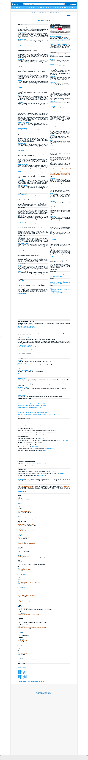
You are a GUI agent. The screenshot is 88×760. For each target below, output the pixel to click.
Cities (52, 272)
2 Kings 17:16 (52, 208)
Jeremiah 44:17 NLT (21, 670)
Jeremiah (15, 15)
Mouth (66, 274)
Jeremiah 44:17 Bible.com (22, 667)
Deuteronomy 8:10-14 (41, 463)
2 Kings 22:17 (52, 231)
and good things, (60, 44)
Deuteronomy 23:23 (53, 193)
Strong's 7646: (20, 628)
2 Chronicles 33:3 (41, 446)
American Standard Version (22, 128)
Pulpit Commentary (21, 484)
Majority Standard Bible (22, 194)
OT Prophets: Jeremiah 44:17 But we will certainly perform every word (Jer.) (31, 681)
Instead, (65, 38)
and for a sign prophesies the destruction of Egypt (60, 293)
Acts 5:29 (44, 450)
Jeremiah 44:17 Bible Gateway (23, 666)
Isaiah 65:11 (52, 145)
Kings (63, 274)
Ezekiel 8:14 (52, 150)
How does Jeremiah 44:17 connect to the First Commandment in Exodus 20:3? (32, 405)
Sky (69, 275)
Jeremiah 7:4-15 (55, 456)
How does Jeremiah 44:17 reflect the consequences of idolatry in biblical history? (32, 412)
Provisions (64, 275)
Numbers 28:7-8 (41, 438)
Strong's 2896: (20, 641)
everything (51, 39)
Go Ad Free (2, 755)
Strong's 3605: (20, 512)
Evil (62, 272)
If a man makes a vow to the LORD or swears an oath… (27, 327)
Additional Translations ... (22, 293)
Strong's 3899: (20, 635)
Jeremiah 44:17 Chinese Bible (23, 677)
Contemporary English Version (23, 136)
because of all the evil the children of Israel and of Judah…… (27, 346)
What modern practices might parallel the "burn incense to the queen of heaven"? (32, 409)
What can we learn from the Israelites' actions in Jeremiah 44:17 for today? (31, 403)
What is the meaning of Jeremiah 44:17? (25, 400)
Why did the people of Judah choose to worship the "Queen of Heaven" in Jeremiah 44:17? (34, 410)
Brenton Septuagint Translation (23, 287)
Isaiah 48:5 (51, 256)
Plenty (54, 275)
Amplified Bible (20, 102)
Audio (39, 22)
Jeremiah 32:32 (52, 106)
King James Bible (21, 59)
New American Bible (21, 250)
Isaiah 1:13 (60, 440)
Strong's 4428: (20, 583)
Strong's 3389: (20, 622)
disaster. (51, 45)
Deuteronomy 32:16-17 (43, 434)
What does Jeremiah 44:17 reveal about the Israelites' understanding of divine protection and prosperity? (37, 414)
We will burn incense (64, 39)
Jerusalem (57, 274)
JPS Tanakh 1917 (21, 280)
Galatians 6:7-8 (44, 475)
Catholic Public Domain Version (23, 243)
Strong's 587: (20, 570)
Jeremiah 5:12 (52, 135)
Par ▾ (24, 24)
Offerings (68, 274)
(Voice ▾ (55, 24)
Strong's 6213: (20, 506)
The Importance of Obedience (23, 387)
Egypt (19, 373)
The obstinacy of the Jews (55, 291)
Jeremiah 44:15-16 (49, 422)
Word (61, 276)
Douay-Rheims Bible (21, 237)
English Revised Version (22, 143)
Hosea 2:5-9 (52, 263)
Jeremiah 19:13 (52, 82)
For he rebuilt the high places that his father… (25, 347)
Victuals (53, 276)
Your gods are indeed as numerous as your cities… (26, 345)
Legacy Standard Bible (22, 95)
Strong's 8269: (20, 590)
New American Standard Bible (23, 73)
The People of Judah (22, 363)
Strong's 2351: (20, 615)
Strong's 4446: (20, 531)
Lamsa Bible (20, 265)
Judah (61, 274)
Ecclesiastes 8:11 (49, 471)
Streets (51, 276)
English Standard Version (22, 39)
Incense (54, 274)
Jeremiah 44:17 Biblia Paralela (23, 676)
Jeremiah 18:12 (43, 425)
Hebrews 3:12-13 (49, 425)
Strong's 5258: (20, 544)
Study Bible (20, 319)
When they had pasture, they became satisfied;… (26, 356)
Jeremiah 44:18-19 (63, 473)
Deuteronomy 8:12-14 (53, 126)
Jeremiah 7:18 (52, 76)
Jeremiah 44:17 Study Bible (22, 675)
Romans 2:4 (47, 465)
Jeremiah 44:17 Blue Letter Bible (23, 664)
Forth (69, 272)
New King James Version (22, 66)
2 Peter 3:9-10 (55, 471)
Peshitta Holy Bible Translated (23, 271)
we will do (68, 38)
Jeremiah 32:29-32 (53, 223)
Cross (41, 22)
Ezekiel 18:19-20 (50, 448)
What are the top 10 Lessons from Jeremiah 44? (27, 416)
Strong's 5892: (20, 602)
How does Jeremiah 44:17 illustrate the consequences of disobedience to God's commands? (34, 401)
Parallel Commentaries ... (22, 491)
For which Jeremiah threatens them (57, 292)
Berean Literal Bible (21, 52)
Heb (49, 22)
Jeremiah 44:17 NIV (21, 669)
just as (69, 40)
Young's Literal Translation (22, 222)
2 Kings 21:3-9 (35, 446)
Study (44, 22)
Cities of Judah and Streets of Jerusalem (25, 370)
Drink (55, 272)
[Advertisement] (44, 312)
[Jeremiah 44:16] (1, 339)
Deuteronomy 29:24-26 (58, 423)
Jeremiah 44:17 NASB (21, 672)
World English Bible (21, 200)
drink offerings (62, 40)
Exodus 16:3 (52, 249)
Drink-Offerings (59, 272)
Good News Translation (22, 157)
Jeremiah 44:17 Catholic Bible (23, 679)
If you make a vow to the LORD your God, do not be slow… (27, 328)
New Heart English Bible (22, 179)
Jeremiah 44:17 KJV (21, 673)
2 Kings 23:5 (52, 89)
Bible (13, 15)
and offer (58, 40)
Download (68, 49)
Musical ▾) (58, 24)
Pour (57, 275)
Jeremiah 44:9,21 (53, 239)
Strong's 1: (19, 577)
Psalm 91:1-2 (39, 475)
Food (67, 272)
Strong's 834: (20, 557)
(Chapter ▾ (21, 24)
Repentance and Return (22, 395)
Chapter (68, 319)
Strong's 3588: (20, 499)
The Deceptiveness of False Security (24, 383)
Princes (59, 275)
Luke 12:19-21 (46, 467)
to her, (66, 40)
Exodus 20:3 (52, 423)
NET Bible (19, 171)
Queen (67, 275)
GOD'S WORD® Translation (22, 150)
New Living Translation (22, 32)
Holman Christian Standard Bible (23, 122)
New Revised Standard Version (23, 257)
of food (55, 44)
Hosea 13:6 (52, 140)
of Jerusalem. (62, 43)
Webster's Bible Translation (22, 185)
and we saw (66, 44)
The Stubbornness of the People (55, 36)
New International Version (22, 25)
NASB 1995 (20, 80)
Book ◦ (66, 319)
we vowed (55, 39)
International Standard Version (23, 164)
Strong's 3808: (20, 654)
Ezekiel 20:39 (65, 440)
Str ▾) (26, 24)
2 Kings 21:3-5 (52, 112)
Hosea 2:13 (52, 156)
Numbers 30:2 (52, 59)
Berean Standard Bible (21, 45)
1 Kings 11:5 (52, 162)
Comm (47, 22)
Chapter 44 (19, 15)
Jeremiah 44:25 (52, 178)
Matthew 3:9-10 (61, 456)
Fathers (64, 272)
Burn (50, 272)
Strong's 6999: (20, 525)
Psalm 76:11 (52, 55)
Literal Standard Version (22, 209)
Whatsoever (58, 276)
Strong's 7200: (20, 648)
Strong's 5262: (20, 551)
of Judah (51, 43)
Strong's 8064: (20, 538)
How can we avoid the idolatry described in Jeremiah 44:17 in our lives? (31, 407)
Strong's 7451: (20, 661)
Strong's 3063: (20, 609)
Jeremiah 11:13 (52, 101)
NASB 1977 (20, 87)
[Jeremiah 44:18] (86, 339)
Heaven (51, 274)
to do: (59, 39)
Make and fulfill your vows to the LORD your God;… (26, 326)
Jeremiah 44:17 (20, 479)
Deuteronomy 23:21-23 (54, 64)
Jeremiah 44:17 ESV (21, 671)
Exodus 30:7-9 (33, 432)
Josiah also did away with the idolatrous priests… (26, 337)
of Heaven (54, 40)
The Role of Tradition (21, 390)
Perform (51, 275)
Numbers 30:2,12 (53, 188)
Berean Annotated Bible (22, 109)
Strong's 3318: (20, 519)
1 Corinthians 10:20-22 (52, 434)
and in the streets (56, 43)
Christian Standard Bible (22, 116)
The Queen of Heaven (22, 367)
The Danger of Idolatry (21, 378)
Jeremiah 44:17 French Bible (23, 678)
